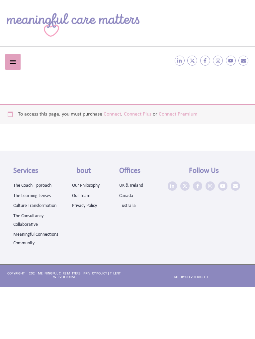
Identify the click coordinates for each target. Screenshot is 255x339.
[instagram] (218, 61)
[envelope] (244, 61)
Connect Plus (137, 114)
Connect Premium (178, 114)
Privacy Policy (95, 273)
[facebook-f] (206, 61)
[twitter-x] (193, 61)
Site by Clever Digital (191, 277)
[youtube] (231, 61)
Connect (112, 114)
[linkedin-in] (180, 61)
